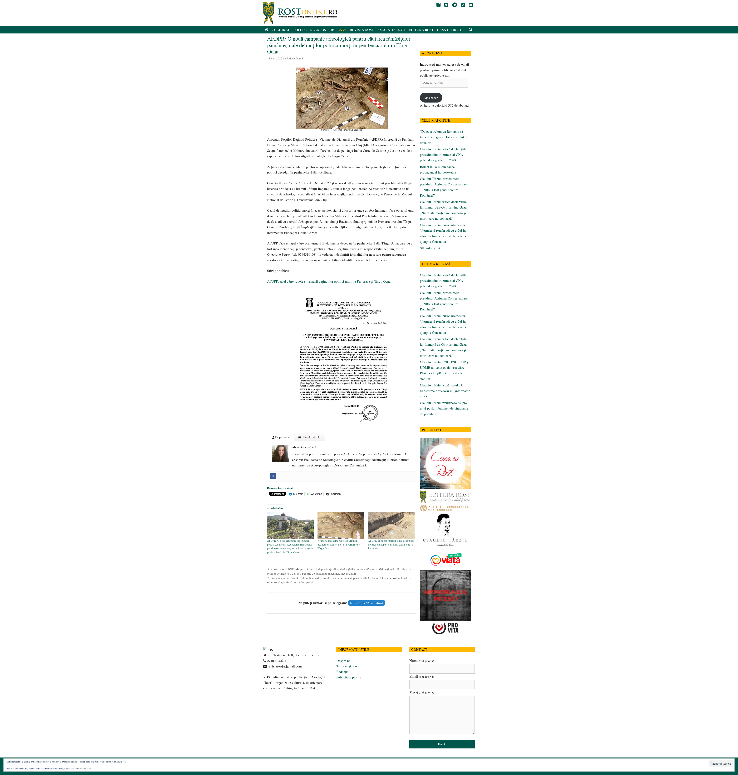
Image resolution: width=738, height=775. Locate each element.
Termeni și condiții (349, 666)
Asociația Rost (391, 29)
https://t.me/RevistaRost (366, 603)
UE (331, 29)
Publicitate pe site (348, 677)
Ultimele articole (310, 437)
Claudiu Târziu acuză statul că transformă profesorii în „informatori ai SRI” (445, 391)
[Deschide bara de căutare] (471, 29)
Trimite (442, 744)
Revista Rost (362, 29)
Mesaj (421, 692)
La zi (341, 29)
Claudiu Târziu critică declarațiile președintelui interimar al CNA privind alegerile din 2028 (443, 154)
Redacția (342, 671)
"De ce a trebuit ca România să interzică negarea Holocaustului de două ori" (444, 137)
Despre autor (281, 437)
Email (421, 676)
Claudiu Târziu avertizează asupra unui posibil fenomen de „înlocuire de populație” (444, 408)
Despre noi (344, 660)
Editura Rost (421, 29)
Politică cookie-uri (83, 768)
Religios (318, 29)
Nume (421, 660)
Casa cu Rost (449, 29)
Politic (300, 29)
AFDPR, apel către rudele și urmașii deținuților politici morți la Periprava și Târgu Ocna (329, 281)
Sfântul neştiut (430, 248)
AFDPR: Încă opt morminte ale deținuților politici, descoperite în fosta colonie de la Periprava (391, 544)
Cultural (281, 29)
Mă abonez (431, 98)
